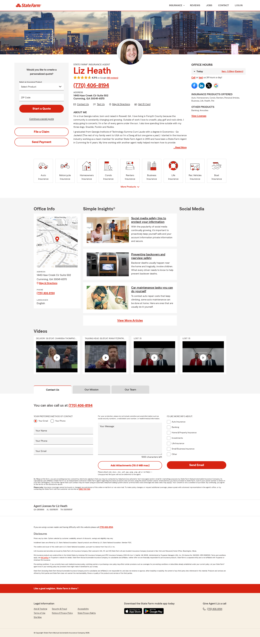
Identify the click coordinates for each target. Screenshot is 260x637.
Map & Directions (48, 283)
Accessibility (83, 609)
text (201, 77)
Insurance (175, 5)
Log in (239, 5)
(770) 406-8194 (91, 85)
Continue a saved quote (41, 119)
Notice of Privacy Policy (62, 613)
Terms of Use (39, 613)
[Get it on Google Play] (154, 611)
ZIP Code (25, 97)
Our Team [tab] (130, 389)
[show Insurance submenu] (183, 5)
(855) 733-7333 (84, 489)
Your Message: (107, 426)
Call (193, 77)
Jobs (209, 5)
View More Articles (130, 320)
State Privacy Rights (87, 613)
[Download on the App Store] (133, 611)
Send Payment (41, 142)
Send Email (196, 465)
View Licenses (198, 116)
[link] (28, 5)
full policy (44, 557)
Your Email (43, 421)
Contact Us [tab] (52, 389)
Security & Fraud (59, 609)
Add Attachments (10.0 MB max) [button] (130, 465)
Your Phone (60, 421)
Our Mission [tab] (92, 389)
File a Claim (41, 131)
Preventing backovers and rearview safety (148, 256)
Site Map (38, 617)
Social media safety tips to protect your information (148, 220)
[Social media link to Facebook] (194, 86)
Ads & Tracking (40, 609)
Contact (223, 5)
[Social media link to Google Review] (216, 86)
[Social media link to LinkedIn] (202, 86)
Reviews (195, 5)
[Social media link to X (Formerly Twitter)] (209, 86)
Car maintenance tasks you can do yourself (152, 289)
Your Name (41, 431)
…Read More (180, 147)
